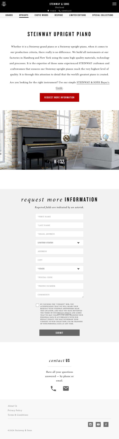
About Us (12, 405)
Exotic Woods (41, 15)
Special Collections (102, 15)
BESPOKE (59, 15)
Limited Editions (77, 15)
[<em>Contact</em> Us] (66, 391)
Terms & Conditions (18, 414)
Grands (9, 15)
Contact (66, 11)
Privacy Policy (15, 410)
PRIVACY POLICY (64, 313)
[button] (114, 4)
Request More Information (59, 97)
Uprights (24, 15)
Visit (53, 11)
